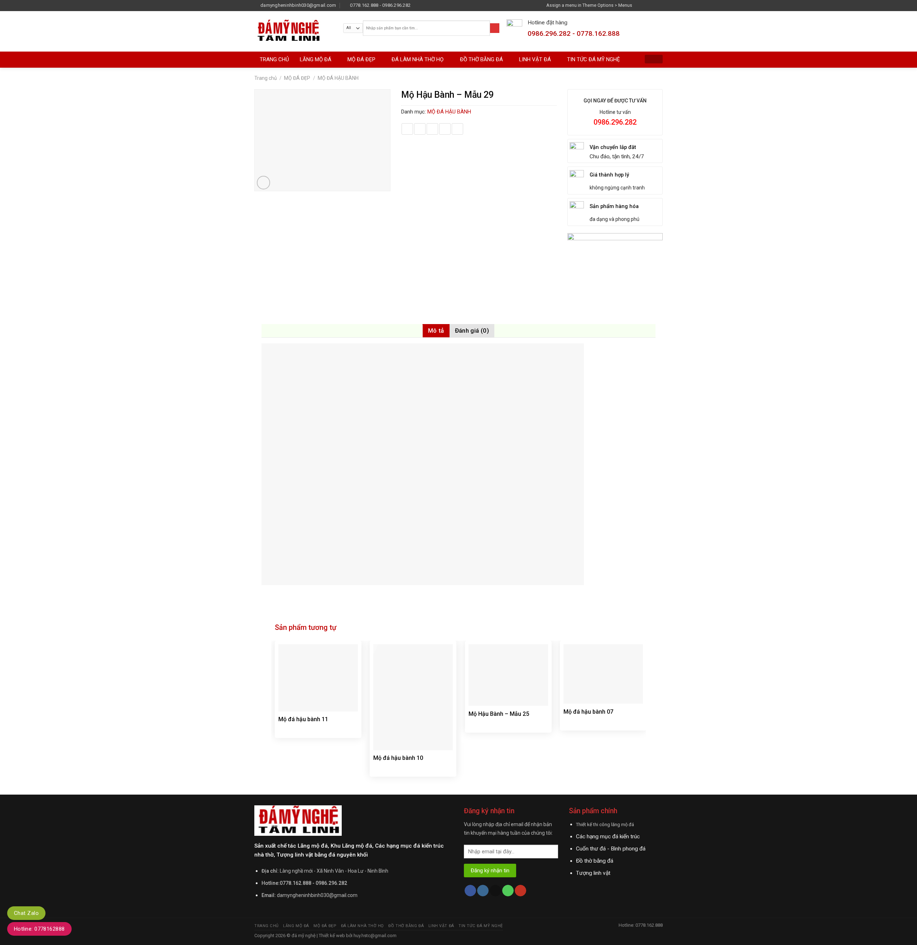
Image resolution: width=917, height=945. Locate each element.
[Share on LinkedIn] (457, 129)
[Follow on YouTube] (520, 891)
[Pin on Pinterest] (445, 129)
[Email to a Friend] (432, 129)
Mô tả (436, 330)
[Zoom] (263, 182)
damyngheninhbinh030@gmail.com (317, 895)
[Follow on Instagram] (646, 5)
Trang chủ (265, 78)
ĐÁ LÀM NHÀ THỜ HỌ (417, 59)
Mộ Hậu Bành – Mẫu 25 (499, 713)
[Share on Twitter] (420, 129)
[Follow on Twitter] (652, 5)
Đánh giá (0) (472, 330)
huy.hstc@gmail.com (374, 935)
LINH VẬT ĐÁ (535, 59)
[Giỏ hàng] (654, 59)
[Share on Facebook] (407, 129)
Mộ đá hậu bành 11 (303, 719)
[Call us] (508, 891)
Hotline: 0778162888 (39, 929)
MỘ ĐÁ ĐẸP (361, 59)
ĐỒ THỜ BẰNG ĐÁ (481, 59)
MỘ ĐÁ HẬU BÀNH (338, 78)
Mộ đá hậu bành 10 (398, 757)
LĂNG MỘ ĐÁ (315, 59)
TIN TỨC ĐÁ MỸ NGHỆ (593, 59)
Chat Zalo (26, 913)
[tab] (436, 330)
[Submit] (494, 28)
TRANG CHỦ (274, 59)
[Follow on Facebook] (639, 5)
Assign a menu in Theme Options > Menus (589, 5)
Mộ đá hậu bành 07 (588, 711)
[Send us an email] (659, 5)
